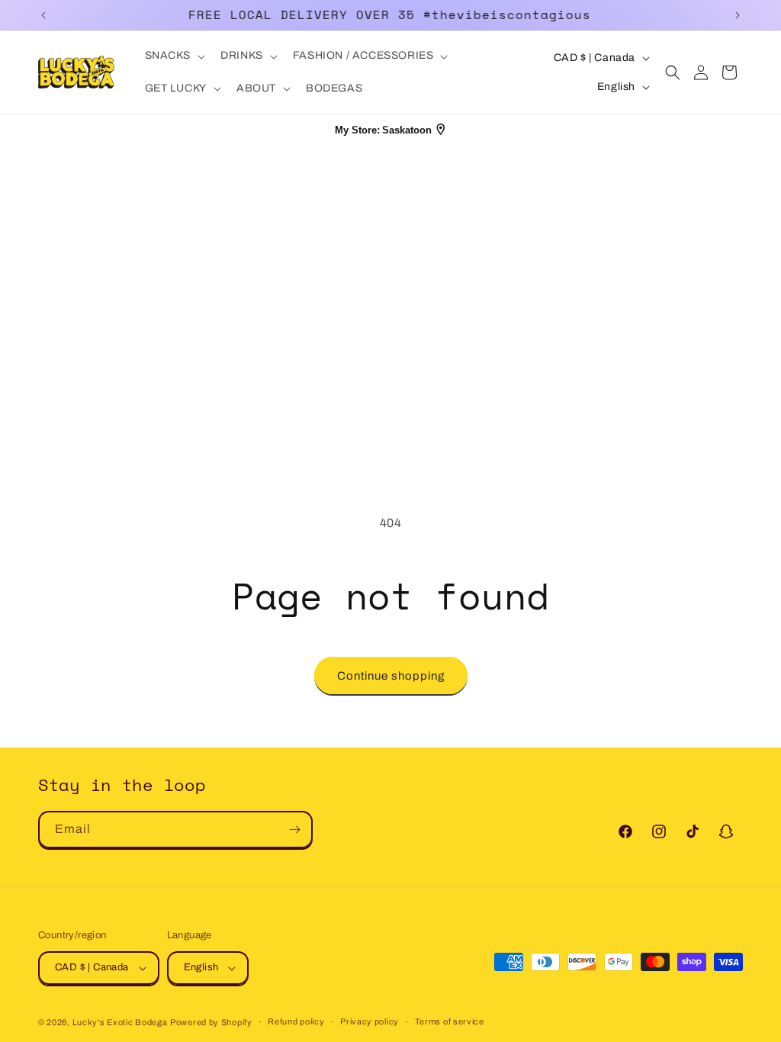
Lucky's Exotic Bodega (120, 1022)
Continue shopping (391, 676)
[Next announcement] (737, 15)
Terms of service (449, 1021)
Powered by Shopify (211, 1022)
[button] (174, 56)
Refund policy (296, 1021)
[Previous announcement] (43, 15)
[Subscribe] (294, 829)
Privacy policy (369, 1021)
